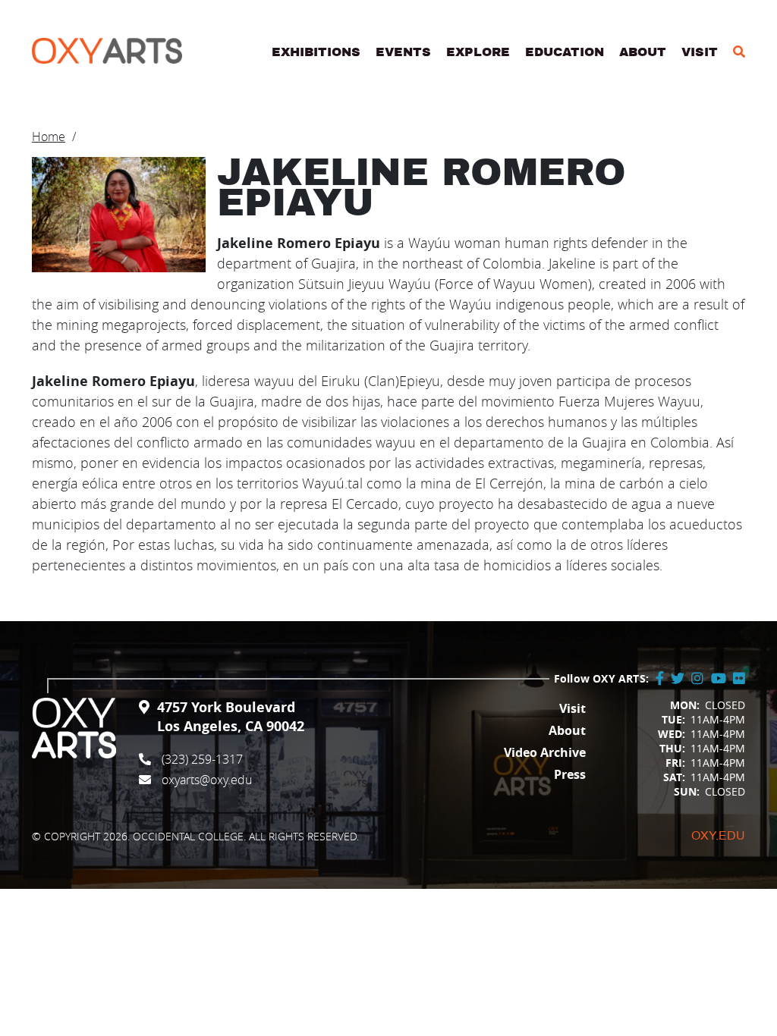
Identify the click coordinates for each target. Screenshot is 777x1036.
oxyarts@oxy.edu (207, 779)
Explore (478, 52)
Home (48, 136)
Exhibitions (316, 52)
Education (564, 52)
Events (403, 52)
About (642, 52)
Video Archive (545, 752)
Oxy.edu (718, 836)
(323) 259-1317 (202, 759)
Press (570, 774)
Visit (699, 52)
